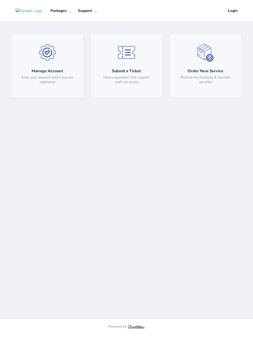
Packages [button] (58, 10)
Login (233, 10)
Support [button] (85, 10)
